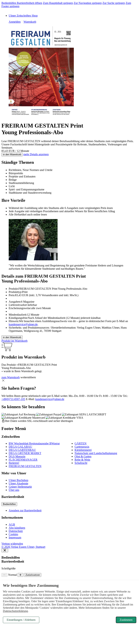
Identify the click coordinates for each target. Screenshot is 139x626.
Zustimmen (126, 619)
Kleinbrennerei (83, 449)
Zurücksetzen (33, 575)
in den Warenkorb (12, 154)
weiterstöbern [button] (28, 377)
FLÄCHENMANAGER (23, 459)
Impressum (15, 537)
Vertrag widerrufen (12, 543)
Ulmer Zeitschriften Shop (23, 15)
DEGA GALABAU (20, 446)
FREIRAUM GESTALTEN (25, 466)
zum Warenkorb (10, 377)
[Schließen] (4, 550)
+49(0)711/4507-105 (13, 399)
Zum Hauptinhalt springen (58, 3)
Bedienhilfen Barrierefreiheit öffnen (21, 3)
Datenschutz (16, 531)
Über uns (14, 489)
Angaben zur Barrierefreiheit (25, 510)
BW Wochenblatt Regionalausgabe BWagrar (34, 443)
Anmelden (15, 21)
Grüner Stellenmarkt (20, 486)
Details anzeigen (36, 154)
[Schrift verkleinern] (4, 575)
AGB (12, 524)
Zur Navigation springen (88, 3)
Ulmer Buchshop (18, 480)
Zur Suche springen (113, 3)
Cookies (13, 534)
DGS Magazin (17, 456)
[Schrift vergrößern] (21, 575)
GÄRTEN (81, 443)
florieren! (14, 462)
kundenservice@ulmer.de (23, 324)
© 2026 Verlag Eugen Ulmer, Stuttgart (23, 546)
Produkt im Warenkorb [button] (14, 340)
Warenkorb (30, 21)
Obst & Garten (83, 456)
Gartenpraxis (82, 446)
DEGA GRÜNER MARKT (25, 453)
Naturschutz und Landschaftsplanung (96, 453)
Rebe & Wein (82, 459)
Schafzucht (81, 462)
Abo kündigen (17, 527)
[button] (3, 380)
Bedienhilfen (9, 504)
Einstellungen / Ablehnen (21, 619)
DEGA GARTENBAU (22, 449)
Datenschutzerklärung (15, 610)
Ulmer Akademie (18, 483)
